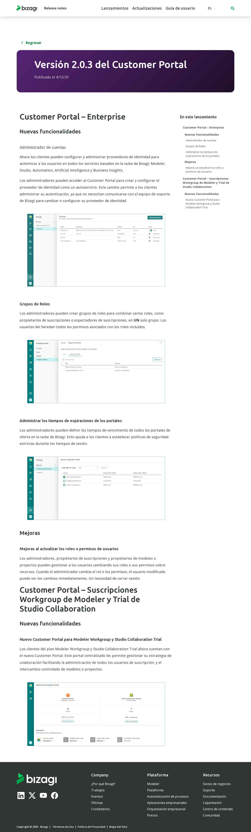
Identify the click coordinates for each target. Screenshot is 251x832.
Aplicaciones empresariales (167, 803)
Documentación (214, 796)
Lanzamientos (114, 8)
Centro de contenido (218, 809)
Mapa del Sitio (118, 826)
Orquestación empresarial (166, 809)
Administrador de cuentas (201, 140)
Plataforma (155, 790)
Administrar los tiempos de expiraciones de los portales (203, 154)
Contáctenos (100, 809)
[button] (232, 8)
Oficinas (97, 803)
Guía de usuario (180, 8)
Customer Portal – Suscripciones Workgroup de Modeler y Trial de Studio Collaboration (206, 183)
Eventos (97, 796)
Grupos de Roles (196, 146)
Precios (152, 815)
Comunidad (211, 815)
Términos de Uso (63, 826)
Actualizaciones (147, 8)
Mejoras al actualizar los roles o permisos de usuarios (205, 169)
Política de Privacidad (91, 826)
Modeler (153, 784)
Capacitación (212, 803)
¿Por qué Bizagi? (103, 784)
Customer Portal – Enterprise (203, 127)
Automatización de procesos (168, 796)
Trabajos (98, 790)
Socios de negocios (217, 784)
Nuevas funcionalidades (202, 134)
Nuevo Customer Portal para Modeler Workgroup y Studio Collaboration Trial (203, 203)
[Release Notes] (42, 8)
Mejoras (190, 162)
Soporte (209, 790)
